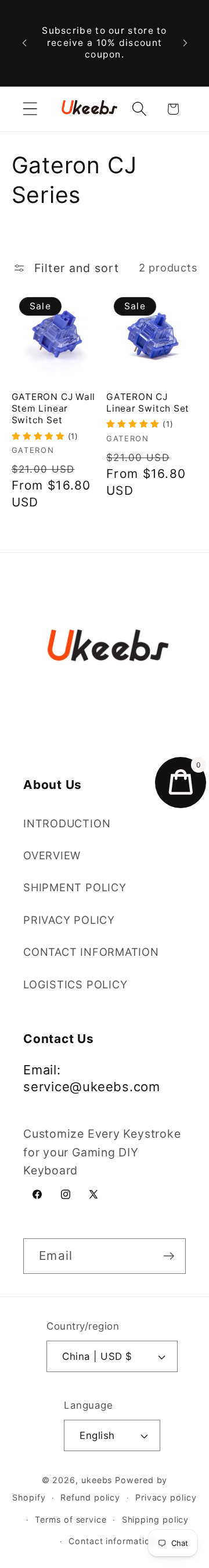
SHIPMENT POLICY (75, 887)
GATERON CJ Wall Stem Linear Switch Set (54, 408)
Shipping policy (155, 1519)
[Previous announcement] (24, 43)
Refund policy (90, 1497)
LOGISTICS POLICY (75, 984)
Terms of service (71, 1519)
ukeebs (96, 1480)
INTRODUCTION (66, 823)
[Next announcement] (185, 43)
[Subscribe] (168, 1256)
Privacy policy (166, 1497)
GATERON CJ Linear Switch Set (147, 402)
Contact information (112, 1541)
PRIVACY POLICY (69, 919)
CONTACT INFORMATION (91, 951)
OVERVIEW (52, 855)
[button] (29, 109)
